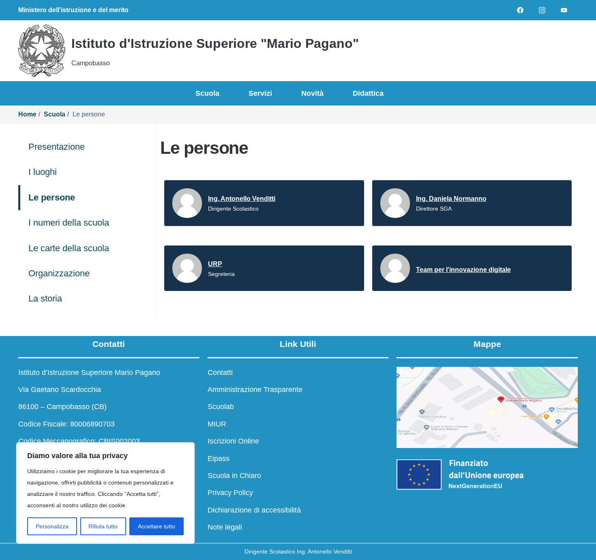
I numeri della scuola (68, 223)
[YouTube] (564, 10)
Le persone (51, 197)
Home (27, 114)
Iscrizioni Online (233, 441)
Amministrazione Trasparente (255, 390)
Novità (312, 93)
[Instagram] (542, 10)
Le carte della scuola (68, 248)
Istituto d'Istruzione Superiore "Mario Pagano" (215, 43)
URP (215, 264)
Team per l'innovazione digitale (463, 269)
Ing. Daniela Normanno (451, 198)
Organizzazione (59, 273)
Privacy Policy (230, 493)
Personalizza (52, 526)
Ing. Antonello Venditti (241, 198)
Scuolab (221, 407)
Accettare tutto (156, 526)
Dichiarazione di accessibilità (254, 510)
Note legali (225, 527)
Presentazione (56, 147)
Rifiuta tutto (103, 526)
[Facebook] (520, 10)
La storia (45, 298)
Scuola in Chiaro (234, 476)
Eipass (218, 458)
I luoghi (42, 172)
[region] (105, 493)
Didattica (368, 93)
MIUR (217, 424)
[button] (480, 51)
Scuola (207, 93)
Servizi (260, 93)
